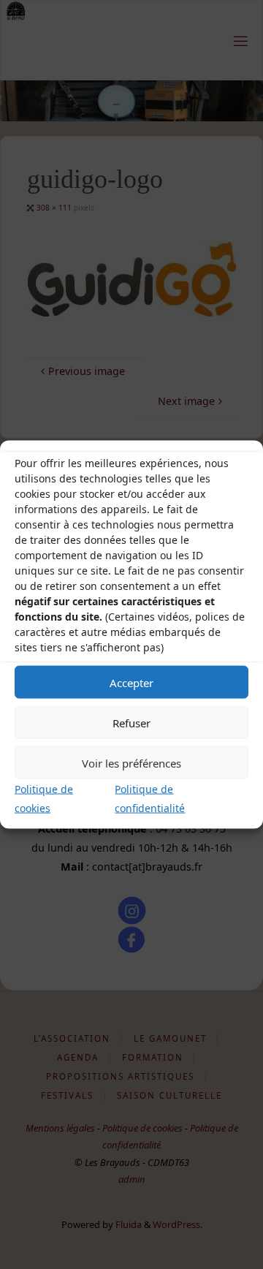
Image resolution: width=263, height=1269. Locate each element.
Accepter (131, 682)
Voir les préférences (131, 762)
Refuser (131, 722)
